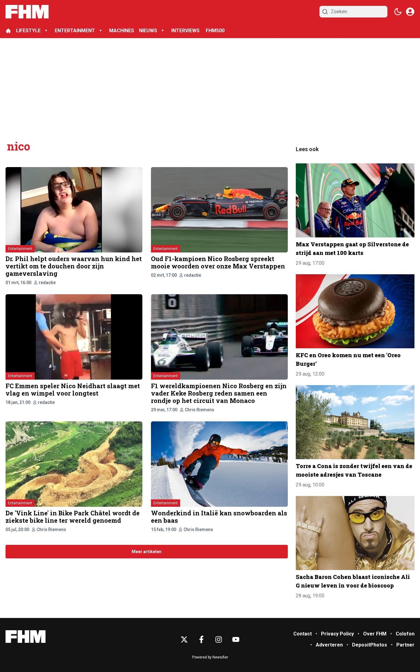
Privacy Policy (337, 634)
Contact (302, 634)
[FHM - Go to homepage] (26, 636)
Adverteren (329, 645)
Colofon (405, 634)
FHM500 (215, 30)
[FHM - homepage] (27, 11)
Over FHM (374, 634)
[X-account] (184, 639)
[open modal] (410, 11)
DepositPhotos (369, 645)
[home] (8, 30)
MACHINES (121, 30)
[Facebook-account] (201, 639)
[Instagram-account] (218, 639)
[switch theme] (398, 11)
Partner (405, 645)
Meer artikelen (146, 551)
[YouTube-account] (236, 639)
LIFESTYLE (28, 30)
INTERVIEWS (186, 30)
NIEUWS (148, 30)
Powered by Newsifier (210, 657)
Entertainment (20, 249)
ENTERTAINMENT (75, 30)
